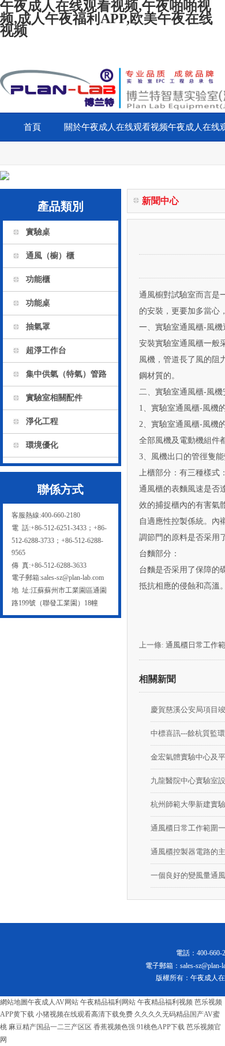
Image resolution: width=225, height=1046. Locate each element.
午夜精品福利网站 (108, 1002)
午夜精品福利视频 (165, 1002)
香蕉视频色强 (114, 1027)
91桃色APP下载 (161, 1027)
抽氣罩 (38, 326)
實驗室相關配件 (54, 397)
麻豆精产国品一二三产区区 (50, 1027)
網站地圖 (14, 1002)
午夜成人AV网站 (53, 1002)
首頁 (32, 127)
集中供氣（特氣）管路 (66, 374)
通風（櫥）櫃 (50, 255)
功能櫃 (38, 279)
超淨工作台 (46, 350)
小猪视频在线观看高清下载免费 (84, 1014)
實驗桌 (38, 232)
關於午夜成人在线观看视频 (116, 127)
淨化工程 (42, 421)
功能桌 (38, 303)
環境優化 (42, 445)
